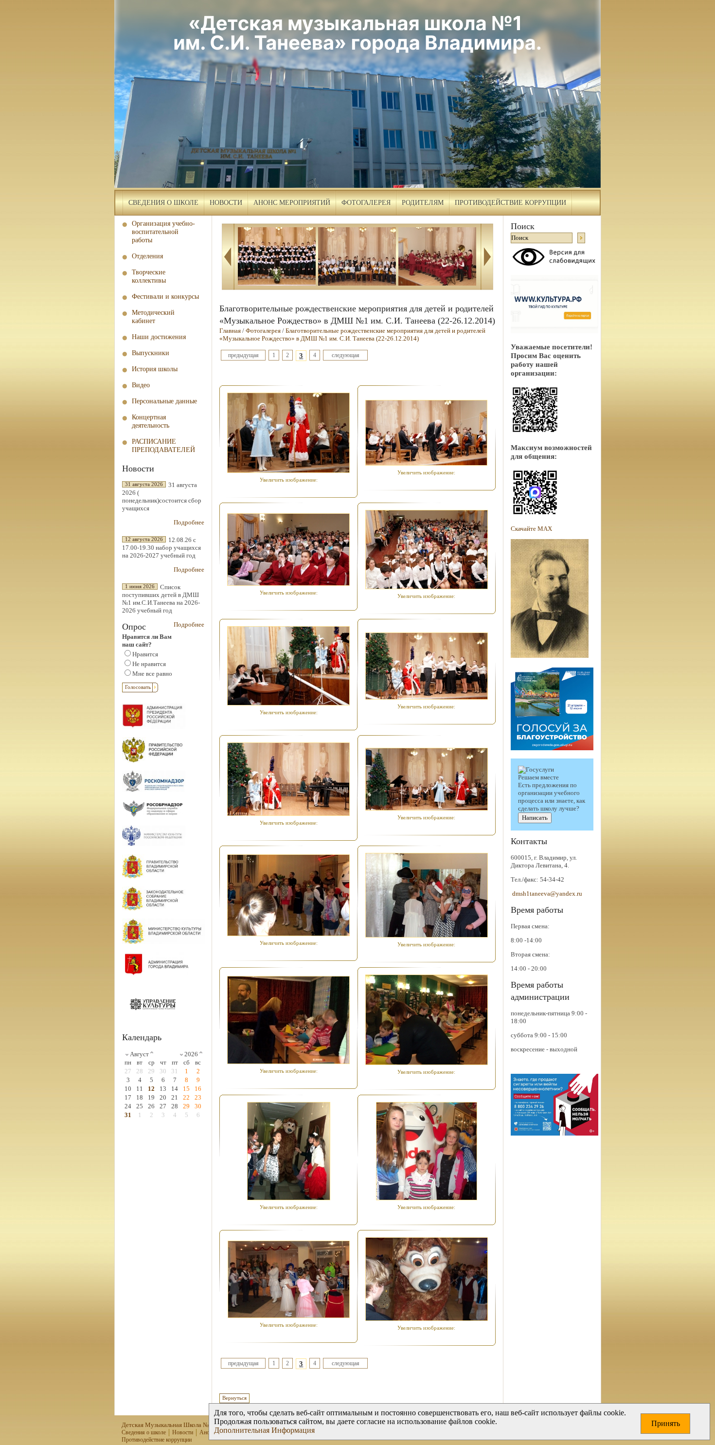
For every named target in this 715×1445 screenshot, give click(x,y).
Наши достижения (159, 337)
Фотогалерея (366, 202)
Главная (230, 330)
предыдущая (243, 355)
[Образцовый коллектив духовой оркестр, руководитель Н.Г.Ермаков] (437, 257)
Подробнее (189, 522)
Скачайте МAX (531, 528)
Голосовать (138, 687)
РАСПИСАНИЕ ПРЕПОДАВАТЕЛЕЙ (163, 445)
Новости (226, 202)
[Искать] (581, 238)
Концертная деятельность (150, 421)
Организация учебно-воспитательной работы (163, 231)
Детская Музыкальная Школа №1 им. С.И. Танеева (190, 1424)
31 (128, 1115)
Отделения (147, 256)
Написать (535, 817)
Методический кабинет (153, 316)
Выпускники (150, 353)
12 (151, 1088)
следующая (345, 355)
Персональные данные (164, 401)
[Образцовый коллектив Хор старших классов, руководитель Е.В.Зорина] (277, 257)
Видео (141, 385)
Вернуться (234, 1398)
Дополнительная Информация (264, 1430)
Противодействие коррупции (510, 202)
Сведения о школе (163, 202)
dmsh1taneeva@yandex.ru (547, 893)
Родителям (423, 202)
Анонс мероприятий (291, 202)
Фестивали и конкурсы (165, 296)
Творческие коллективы (149, 276)
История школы (155, 369)
